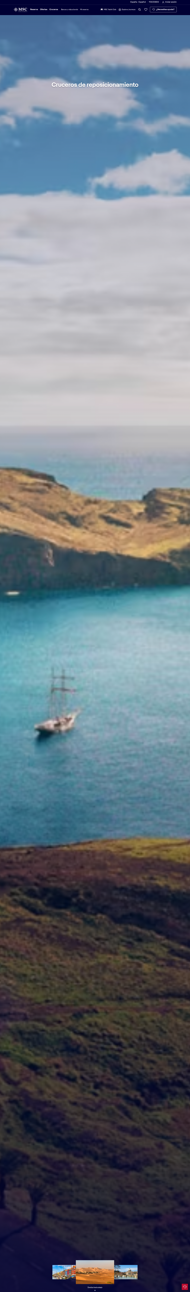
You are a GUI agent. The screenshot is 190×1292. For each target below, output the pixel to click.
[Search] (140, 9)
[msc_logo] (20, 9)
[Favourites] (146, 9)
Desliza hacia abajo (95, 1287)
